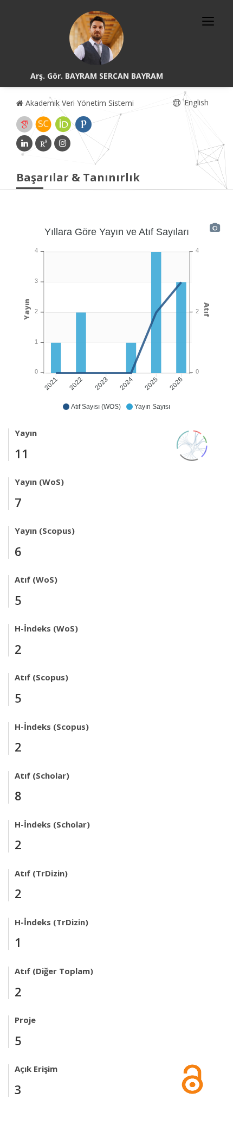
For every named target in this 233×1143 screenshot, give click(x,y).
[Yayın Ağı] (192, 444)
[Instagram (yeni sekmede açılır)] (62, 143)
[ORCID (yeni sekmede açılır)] (63, 124)
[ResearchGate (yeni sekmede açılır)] (43, 143)
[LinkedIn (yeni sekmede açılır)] (24, 143)
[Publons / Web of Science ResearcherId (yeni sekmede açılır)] (83, 124)
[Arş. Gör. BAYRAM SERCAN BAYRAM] (96, 38)
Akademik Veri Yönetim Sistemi (78, 103)
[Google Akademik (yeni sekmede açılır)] (24, 124)
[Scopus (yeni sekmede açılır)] (43, 124)
